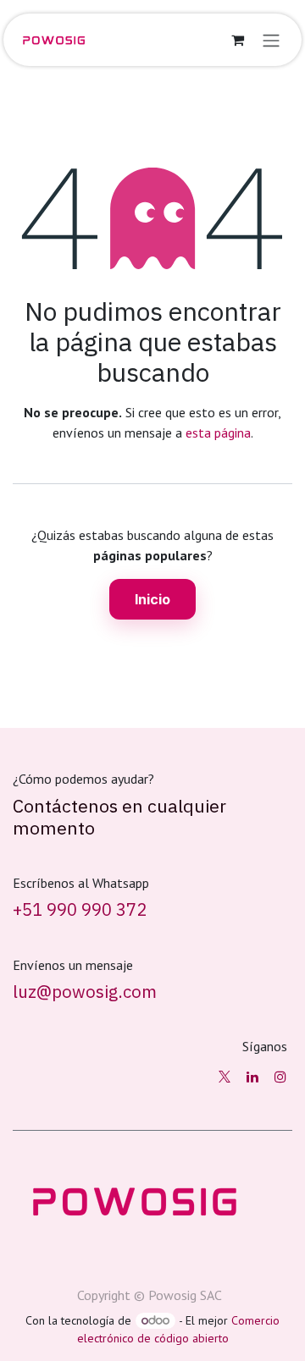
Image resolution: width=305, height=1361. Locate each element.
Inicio (152, 599)
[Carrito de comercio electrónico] (237, 40)
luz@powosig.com (85, 991)
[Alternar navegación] (271, 40)
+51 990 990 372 (80, 909)
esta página (218, 432)
